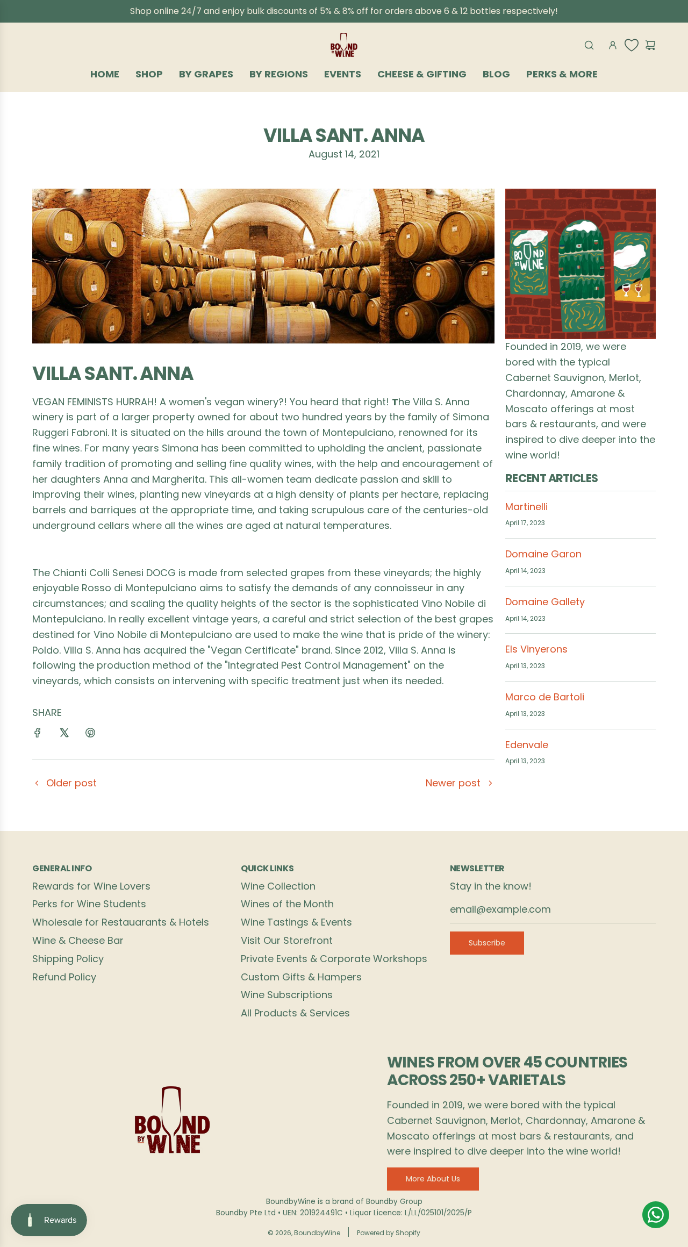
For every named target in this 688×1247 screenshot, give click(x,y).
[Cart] (650, 45)
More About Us (433, 1178)
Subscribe (487, 942)
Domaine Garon (543, 554)
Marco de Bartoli (544, 697)
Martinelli (526, 506)
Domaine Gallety (545, 601)
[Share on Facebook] (37, 735)
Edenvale (526, 744)
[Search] (589, 45)
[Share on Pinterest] (90, 735)
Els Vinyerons (536, 649)
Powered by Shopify (388, 1232)
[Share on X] (64, 735)
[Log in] (613, 45)
